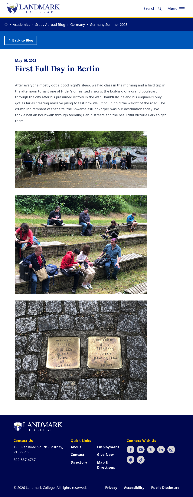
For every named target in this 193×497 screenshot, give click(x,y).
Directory (79, 462)
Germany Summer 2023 (108, 24)
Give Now (105, 454)
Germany (77, 24)
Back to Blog (22, 40)
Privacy (111, 487)
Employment (108, 447)
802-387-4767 (25, 459)
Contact (77, 454)
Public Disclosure (165, 487)
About (76, 447)
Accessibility (134, 487)
